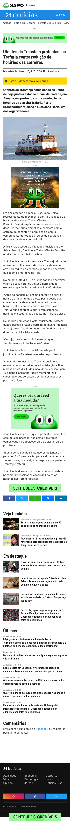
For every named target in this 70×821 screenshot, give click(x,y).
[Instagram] (13, 796)
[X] (56, 796)
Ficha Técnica (9, 806)
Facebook (42, 728)
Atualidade (53, 71)
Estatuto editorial (28, 806)
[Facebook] (35, 796)
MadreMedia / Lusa (13, 71)
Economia (7, 652)
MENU (31, 5)
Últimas (10, 630)
